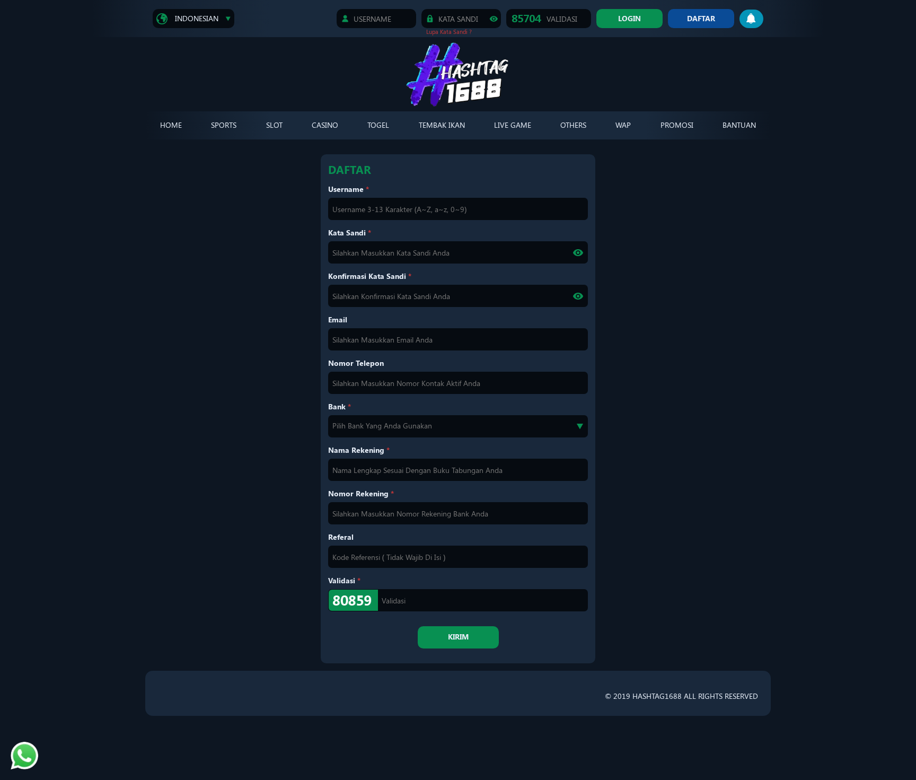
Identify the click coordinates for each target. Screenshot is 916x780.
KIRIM (458, 637)
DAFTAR (701, 18)
